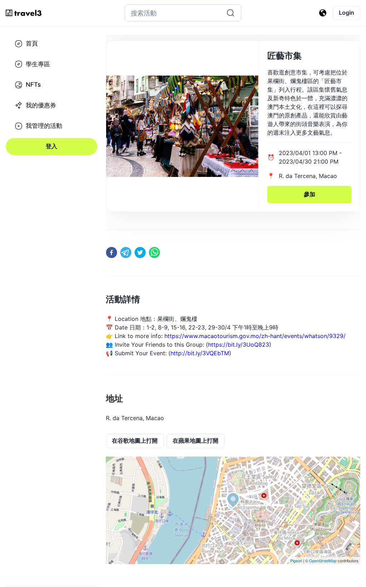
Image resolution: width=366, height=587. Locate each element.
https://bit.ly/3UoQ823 (238, 344)
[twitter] (140, 252)
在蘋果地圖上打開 (195, 440)
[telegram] (126, 252)
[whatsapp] (154, 252)
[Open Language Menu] (322, 12)
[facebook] (111, 252)
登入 (51, 146)
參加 (309, 194)
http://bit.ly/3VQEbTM (199, 353)
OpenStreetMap (323, 560)
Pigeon (296, 560)
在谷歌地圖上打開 (135, 440)
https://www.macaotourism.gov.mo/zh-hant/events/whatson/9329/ (255, 336)
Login (346, 12)
